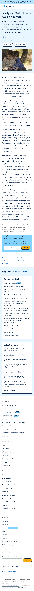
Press (3, 531)
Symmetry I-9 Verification (10, 426)
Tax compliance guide (9, 485)
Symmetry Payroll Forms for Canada (13, 422)
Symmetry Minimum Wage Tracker (13, 432)
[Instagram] (17, 566)
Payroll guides (6, 475)
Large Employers (7, 512)
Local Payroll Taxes (10, 329)
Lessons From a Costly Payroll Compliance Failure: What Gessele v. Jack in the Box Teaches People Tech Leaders (15, 383)
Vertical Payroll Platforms (10, 502)
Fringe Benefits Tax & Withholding (14, 295)
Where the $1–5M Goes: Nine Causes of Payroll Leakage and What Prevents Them (16, 365)
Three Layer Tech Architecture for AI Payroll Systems (15, 355)
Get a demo (5, 448)
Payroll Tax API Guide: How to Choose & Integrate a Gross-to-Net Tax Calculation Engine (16, 320)
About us (5, 524)
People (24, 37)
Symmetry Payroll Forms (10, 419)
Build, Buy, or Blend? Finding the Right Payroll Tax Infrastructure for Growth (16, 309)
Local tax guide (7, 478)
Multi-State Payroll (12, 283)
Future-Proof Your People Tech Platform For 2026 (16, 290)
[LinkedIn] (3, 566)
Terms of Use (15, 585)
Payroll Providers (7, 498)
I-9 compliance (7, 465)
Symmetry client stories (11, 335)
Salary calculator (9, 332)
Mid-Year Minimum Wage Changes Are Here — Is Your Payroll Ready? (16, 372)
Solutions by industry (9, 495)
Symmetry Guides (10, 416)
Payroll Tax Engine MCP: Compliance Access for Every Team (15, 349)
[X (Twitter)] (12, 566)
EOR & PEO (5, 505)
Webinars (5, 491)
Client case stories (8, 452)
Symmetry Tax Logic (10, 412)
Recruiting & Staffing (8, 508)
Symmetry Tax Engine (9, 405)
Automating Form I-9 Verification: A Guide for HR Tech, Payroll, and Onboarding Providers (15, 303)
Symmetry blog (7, 488)
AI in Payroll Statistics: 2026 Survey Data (15, 360)
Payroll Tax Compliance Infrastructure (16, 298)
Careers (9, 528)
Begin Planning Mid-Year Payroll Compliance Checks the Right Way (14, 377)
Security (4, 538)
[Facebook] (8, 566)
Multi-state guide (7, 481)
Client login (5, 455)
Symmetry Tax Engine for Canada (13, 409)
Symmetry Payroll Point (10, 429)
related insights (22, 271)
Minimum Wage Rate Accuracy (13, 286)
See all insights (9, 390)
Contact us (5, 521)
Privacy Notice (6, 585)
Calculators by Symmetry (10, 436)
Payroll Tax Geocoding (11, 325)
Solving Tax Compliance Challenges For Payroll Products (16, 314)
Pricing (4, 445)
